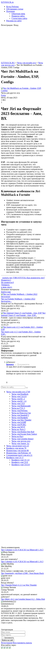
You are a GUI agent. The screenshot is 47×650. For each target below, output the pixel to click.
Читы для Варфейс (19, 417)
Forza (3, 95)
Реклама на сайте (14, 21)
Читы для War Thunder (21, 420)
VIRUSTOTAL (20, 278)
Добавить (6, 286)
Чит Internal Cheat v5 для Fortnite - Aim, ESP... (23, 314)
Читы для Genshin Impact (22, 439)
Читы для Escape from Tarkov (24, 434)
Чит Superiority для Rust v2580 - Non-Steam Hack (22, 573)
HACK (7, 2)
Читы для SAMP (18, 422)
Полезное (10, 11)
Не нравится (7, 282)
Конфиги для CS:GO (20, 465)
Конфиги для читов (16, 448)
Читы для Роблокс (19, 410)
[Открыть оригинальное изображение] (23, 90)
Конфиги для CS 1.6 (20, 460)
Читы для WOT (18, 427)
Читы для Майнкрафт (21, 406)
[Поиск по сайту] (27, 387)
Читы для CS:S (18, 403)
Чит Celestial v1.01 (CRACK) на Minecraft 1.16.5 (22, 550)
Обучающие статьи (14, 9)
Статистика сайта (19, 18)
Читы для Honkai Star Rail (22, 432)
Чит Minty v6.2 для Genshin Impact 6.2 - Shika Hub (23, 599)
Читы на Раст (17, 436)
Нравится (6, 280)
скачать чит (7, 278)
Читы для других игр (20, 441)
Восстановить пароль (22, 643)
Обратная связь (18, 14)
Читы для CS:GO (19, 396)
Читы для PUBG (18, 425)
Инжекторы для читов (17, 450)
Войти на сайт (7, 640)
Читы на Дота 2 (18, 429)
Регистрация (6, 643)
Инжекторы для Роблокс (18, 453)
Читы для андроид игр (17, 446)
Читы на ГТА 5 (18, 408)
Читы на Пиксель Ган (21, 413)
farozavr (10, 364)
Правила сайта (18, 16)
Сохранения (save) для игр (19, 455)
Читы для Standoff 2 (20, 415)
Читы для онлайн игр (26, 63)
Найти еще (6, 292)
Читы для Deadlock (19, 394)
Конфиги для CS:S (19, 462)
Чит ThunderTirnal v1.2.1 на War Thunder (19, 585)
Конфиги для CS (15, 457)
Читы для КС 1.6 (18, 401)
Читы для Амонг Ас (20, 443)
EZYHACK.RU (8, 63)
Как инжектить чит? (36, 278)
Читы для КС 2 (18, 399)
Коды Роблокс (12, 6)
